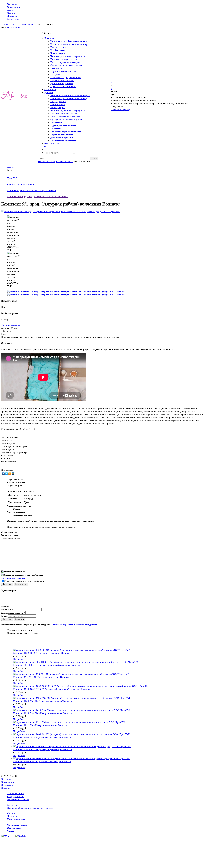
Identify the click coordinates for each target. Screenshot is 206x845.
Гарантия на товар (16, 819)
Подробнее (19, 659)
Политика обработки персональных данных (30, 807)
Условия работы (15, 793)
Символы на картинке (13, 571)
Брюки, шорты (57, 53)
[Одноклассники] (9, 474)
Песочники (56, 68)
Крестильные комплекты (63, 86)
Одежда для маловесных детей (66, 65)
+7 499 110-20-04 (9, 24)
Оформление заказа (17, 824)
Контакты (12, 804)
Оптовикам (7, 778)
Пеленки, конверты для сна (64, 59)
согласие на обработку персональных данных (73, 624)
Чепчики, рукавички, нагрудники (67, 56)
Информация (8, 785)
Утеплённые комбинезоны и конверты (70, 41)
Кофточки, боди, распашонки (65, 77)
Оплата (11, 813)
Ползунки (55, 74)
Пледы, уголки (58, 47)
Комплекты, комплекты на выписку (68, 44)
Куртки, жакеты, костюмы (63, 71)
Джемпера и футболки (61, 83)
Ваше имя (7, 535)
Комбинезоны (57, 50)
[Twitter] (6, 474)
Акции (10, 166)
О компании (7, 782)
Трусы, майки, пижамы (62, 80)
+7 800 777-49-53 (27, 24)
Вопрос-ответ (14, 827)
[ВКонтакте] (3, 474)
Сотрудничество (15, 796)
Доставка (12, 816)
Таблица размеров (10, 325)
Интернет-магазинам (18, 799)
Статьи (10, 830)
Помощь (5, 788)
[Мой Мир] (12, 474)
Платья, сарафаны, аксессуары (66, 62)
